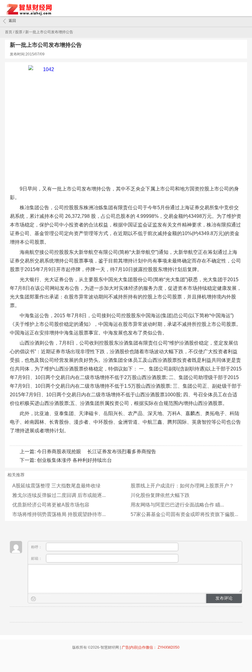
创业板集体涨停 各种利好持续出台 (74, 460)
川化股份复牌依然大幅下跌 (160, 495)
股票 (18, 32)
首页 (8, 32)
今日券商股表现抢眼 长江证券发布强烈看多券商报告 (96, 451)
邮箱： (37, 558)
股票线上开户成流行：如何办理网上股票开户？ (182, 485)
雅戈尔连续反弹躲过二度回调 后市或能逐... (59, 495)
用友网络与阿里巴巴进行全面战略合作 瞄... (177, 504)
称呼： (37, 547)
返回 (12, 20)
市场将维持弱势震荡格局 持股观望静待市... (59, 514)
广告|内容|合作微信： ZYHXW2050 (150, 647)
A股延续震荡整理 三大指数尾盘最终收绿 (56, 485)
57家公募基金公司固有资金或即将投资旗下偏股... (184, 514)
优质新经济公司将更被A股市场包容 (50, 504)
